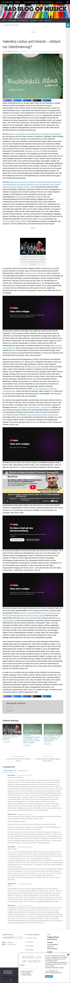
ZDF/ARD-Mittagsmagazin (11, 221)
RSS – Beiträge (8, 942)
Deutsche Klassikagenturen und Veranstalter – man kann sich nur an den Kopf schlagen (31, 738)
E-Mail (22, 965)
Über (40, 20)
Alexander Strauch (12, 51)
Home (4, 20)
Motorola (15, 415)
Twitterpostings (21, 197)
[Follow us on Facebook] (63, 972)
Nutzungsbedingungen (31, 2)
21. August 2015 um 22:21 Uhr (24, 905)
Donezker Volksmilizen (27, 613)
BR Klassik (41, 219)
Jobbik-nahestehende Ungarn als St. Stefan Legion (25, 615)
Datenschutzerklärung (46, 2)
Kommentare (10, 770)
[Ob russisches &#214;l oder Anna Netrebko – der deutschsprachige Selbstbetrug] (53, 729)
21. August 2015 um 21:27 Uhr (24, 847)
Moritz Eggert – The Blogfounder (18, 20)
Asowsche (34, 366)
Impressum (59, 2)
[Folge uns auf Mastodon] (66, 972)
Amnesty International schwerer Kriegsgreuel (41, 415)
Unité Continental (30, 618)
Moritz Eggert (30, 946)
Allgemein (7, 25)
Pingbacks (24, 770)
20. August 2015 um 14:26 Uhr (24, 775)
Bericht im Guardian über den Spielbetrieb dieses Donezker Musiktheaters (34, 134)
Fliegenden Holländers (33, 151)
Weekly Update (27, 975)
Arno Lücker (29, 942)
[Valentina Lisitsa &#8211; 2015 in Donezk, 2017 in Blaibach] (12, 729)
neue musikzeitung (7, 2)
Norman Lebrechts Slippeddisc (34, 273)
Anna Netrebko (8, 115)
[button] (7, 100)
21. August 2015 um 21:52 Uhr (25, 883)
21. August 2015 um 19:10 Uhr (25, 814)
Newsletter (34, 20)
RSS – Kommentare (9, 944)
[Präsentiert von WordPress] (11, 979)
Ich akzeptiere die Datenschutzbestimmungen (53, 971)
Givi (4, 415)
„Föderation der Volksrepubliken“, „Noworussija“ (34, 407)
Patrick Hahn (30, 949)
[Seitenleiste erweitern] (68, 25)
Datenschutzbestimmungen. (54, 967)
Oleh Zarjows (36, 115)
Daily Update (26, 973)
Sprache (17, 2)
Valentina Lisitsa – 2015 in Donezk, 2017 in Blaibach (12, 737)
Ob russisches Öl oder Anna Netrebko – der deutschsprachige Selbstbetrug (52, 737)
